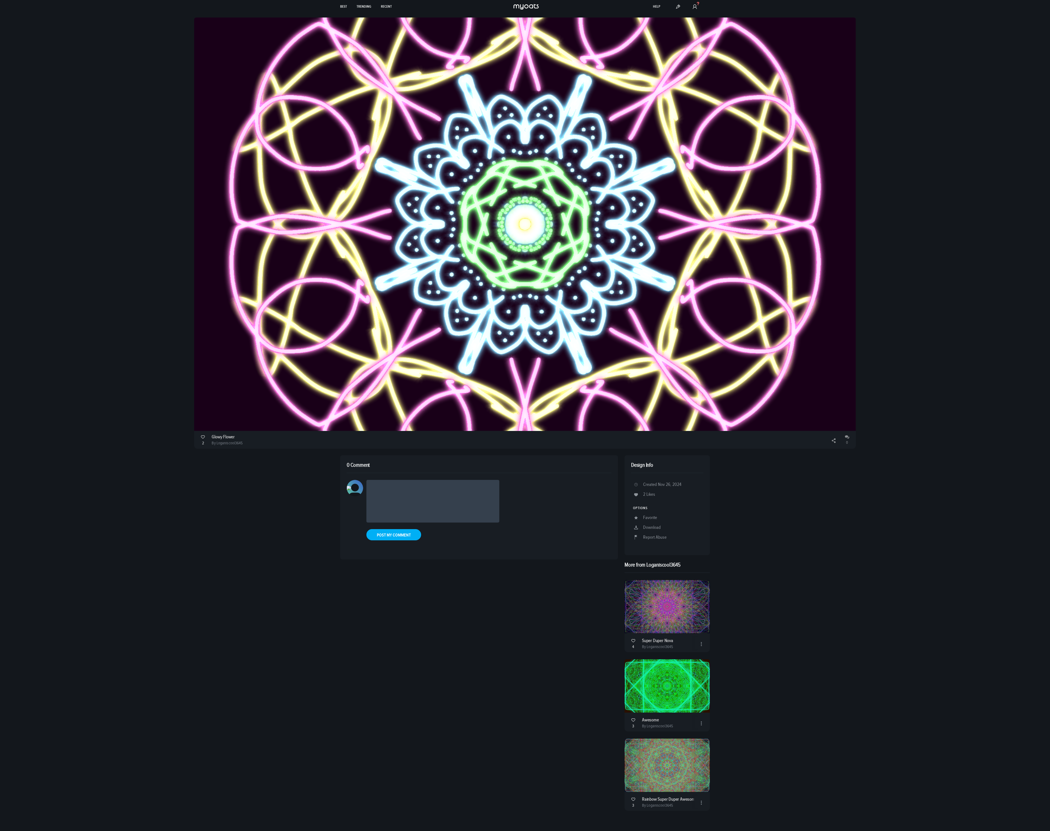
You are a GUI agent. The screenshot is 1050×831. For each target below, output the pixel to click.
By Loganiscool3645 (227, 443)
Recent (386, 6)
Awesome (650, 720)
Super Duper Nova (657, 640)
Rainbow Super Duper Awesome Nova (674, 799)
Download (652, 527)
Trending (364, 6)
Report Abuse (655, 537)
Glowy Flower (223, 437)
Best (343, 6)
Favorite (650, 517)
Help (656, 6)
